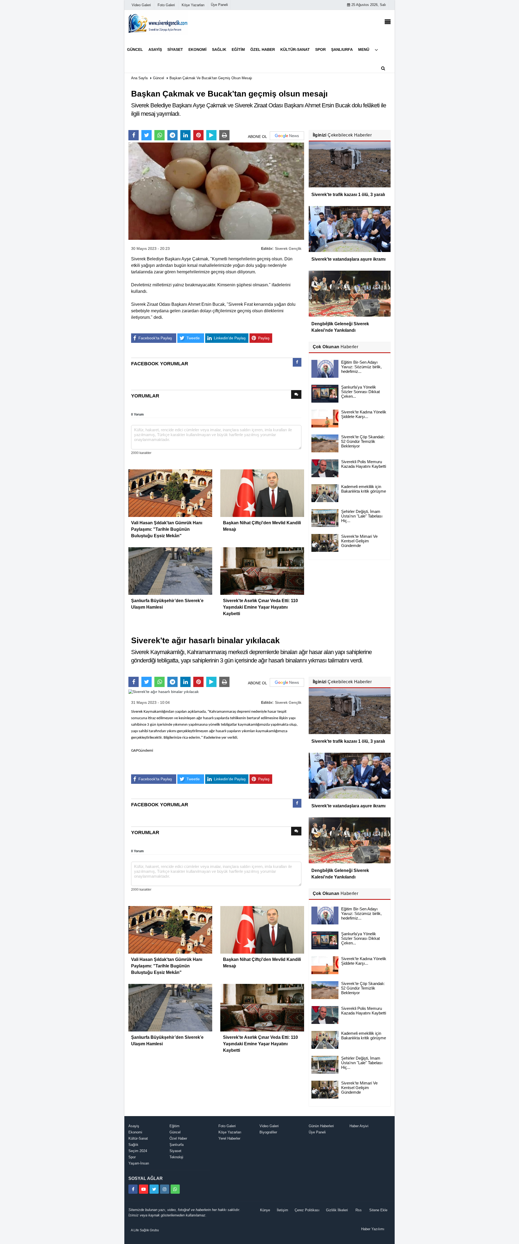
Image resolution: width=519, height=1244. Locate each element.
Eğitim (174, 1126)
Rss (358, 1210)
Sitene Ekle (378, 1210)
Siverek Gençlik (288, 248)
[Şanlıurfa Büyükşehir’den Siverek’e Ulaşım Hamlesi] (170, 570)
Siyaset (175, 1151)
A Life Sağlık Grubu (145, 1230)
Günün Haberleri (321, 1126)
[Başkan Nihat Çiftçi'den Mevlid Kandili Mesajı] (262, 492)
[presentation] (297, 362)
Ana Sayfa (139, 78)
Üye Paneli (219, 5)
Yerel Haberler (229, 1138)
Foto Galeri (227, 1126)
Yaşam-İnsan (138, 1163)
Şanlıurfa (176, 1145)
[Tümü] (376, 49)
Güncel (158, 78)
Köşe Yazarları (229, 1132)
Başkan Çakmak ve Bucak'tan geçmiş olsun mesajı (210, 78)
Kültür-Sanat (138, 1138)
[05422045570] (175, 1189)
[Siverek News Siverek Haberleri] (158, 23)
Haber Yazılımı (372, 1229)
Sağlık (133, 1145)
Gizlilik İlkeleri (337, 1210)
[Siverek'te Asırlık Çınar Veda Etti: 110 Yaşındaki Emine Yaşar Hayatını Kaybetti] (262, 570)
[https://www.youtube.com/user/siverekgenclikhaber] (143, 1189)
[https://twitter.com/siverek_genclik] (154, 1189)
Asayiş (133, 1126)
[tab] (297, 363)
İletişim (282, 1210)
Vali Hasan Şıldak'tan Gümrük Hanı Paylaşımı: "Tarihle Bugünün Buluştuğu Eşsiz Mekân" (166, 529)
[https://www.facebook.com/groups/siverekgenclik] (133, 1189)
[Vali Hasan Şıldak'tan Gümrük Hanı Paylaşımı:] (170, 492)
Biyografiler (268, 1132)
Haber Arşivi (359, 1126)
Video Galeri (269, 1126)
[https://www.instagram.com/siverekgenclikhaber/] (164, 1189)
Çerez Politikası (307, 1210)
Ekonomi (135, 1132)
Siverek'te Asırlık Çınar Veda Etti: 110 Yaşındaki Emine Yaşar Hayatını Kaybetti (260, 607)
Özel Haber (178, 1138)
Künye (265, 1210)
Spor (132, 1157)
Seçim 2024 (137, 1151)
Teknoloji (176, 1157)
